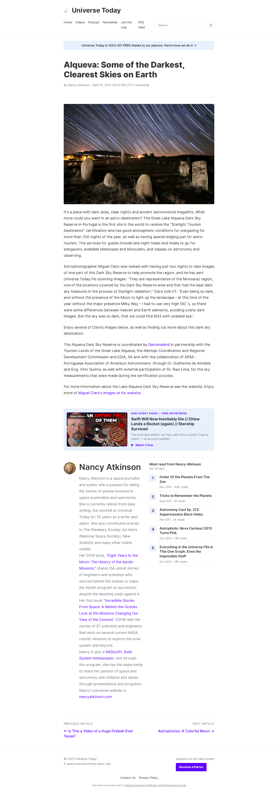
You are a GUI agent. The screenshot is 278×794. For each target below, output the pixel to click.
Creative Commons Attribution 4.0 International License (155, 785)
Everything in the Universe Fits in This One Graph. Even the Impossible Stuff (186, 551)
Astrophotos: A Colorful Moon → (186, 731)
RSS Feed (141, 24)
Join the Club (126, 24)
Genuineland (159, 344)
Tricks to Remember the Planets (186, 496)
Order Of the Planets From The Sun (185, 479)
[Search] (210, 25)
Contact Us (128, 777)
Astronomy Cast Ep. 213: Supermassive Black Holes (181, 512)
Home (68, 22)
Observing (142, 85)
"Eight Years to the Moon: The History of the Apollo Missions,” (108, 561)
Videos (80, 22)
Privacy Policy (148, 777)
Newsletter (110, 22)
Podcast (94, 22)
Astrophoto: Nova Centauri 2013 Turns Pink (186, 530)
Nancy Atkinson (79, 85)
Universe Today (96, 10)
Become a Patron (191, 767)
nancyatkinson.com (95, 697)
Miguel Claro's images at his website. (109, 393)
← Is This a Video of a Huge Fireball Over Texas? (98, 733)
